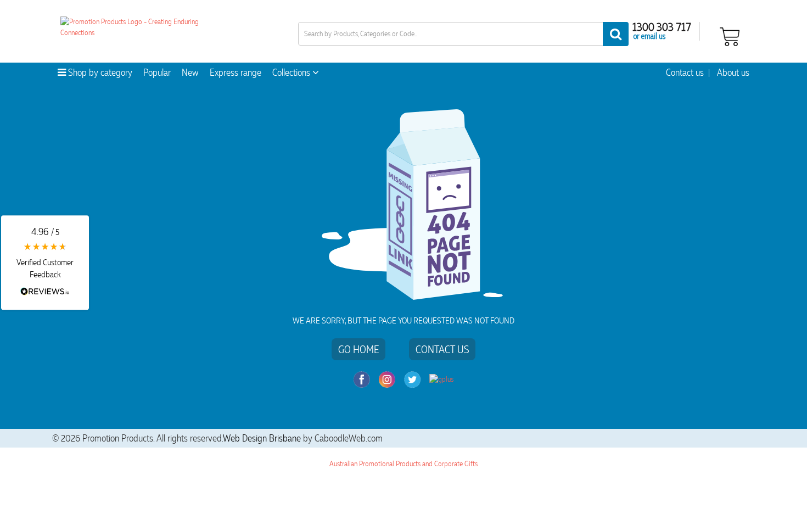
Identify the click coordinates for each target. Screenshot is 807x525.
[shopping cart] (729, 35)
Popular (157, 72)
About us (733, 72)
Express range (235, 72)
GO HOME (358, 349)
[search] (616, 34)
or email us (649, 36)
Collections (292, 72)
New (190, 72)
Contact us (685, 72)
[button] (45, 262)
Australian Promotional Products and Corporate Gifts (403, 463)
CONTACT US (442, 349)
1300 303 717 (661, 26)
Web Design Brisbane (262, 438)
